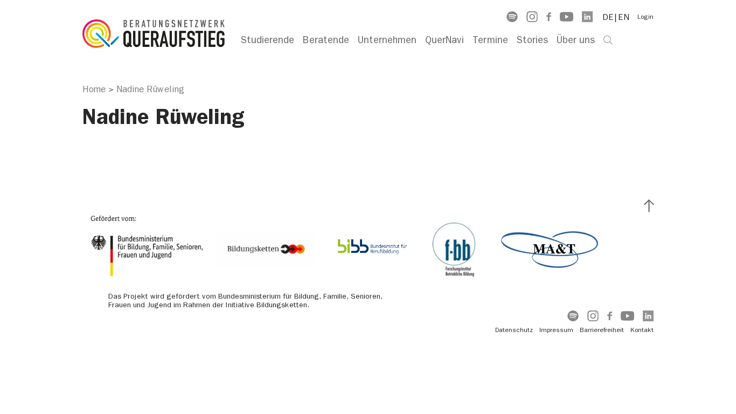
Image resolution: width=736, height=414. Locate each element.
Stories (532, 40)
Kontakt (642, 330)
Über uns (576, 40)
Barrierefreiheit (602, 330)
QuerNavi (444, 40)
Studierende (267, 40)
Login (645, 16)
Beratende (326, 40)
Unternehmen (387, 40)
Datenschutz (514, 330)
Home (94, 89)
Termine (490, 40)
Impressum (556, 330)
